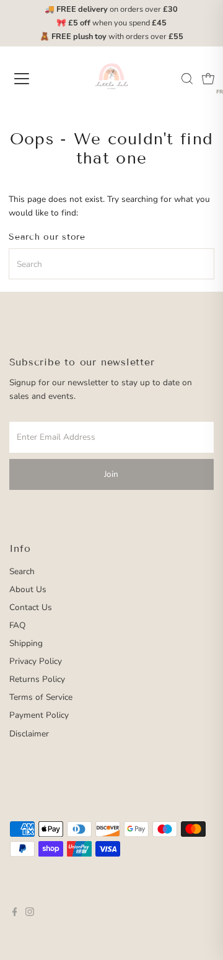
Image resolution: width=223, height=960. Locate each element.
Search (22, 571)
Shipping (26, 643)
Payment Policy (39, 715)
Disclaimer (29, 734)
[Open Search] (187, 78)
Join (111, 474)
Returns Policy (37, 679)
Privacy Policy (35, 661)
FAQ (17, 625)
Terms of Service (40, 697)
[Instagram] (29, 913)
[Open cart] (208, 78)
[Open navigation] (30, 78)
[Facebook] (14, 913)
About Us (27, 589)
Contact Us (30, 607)
